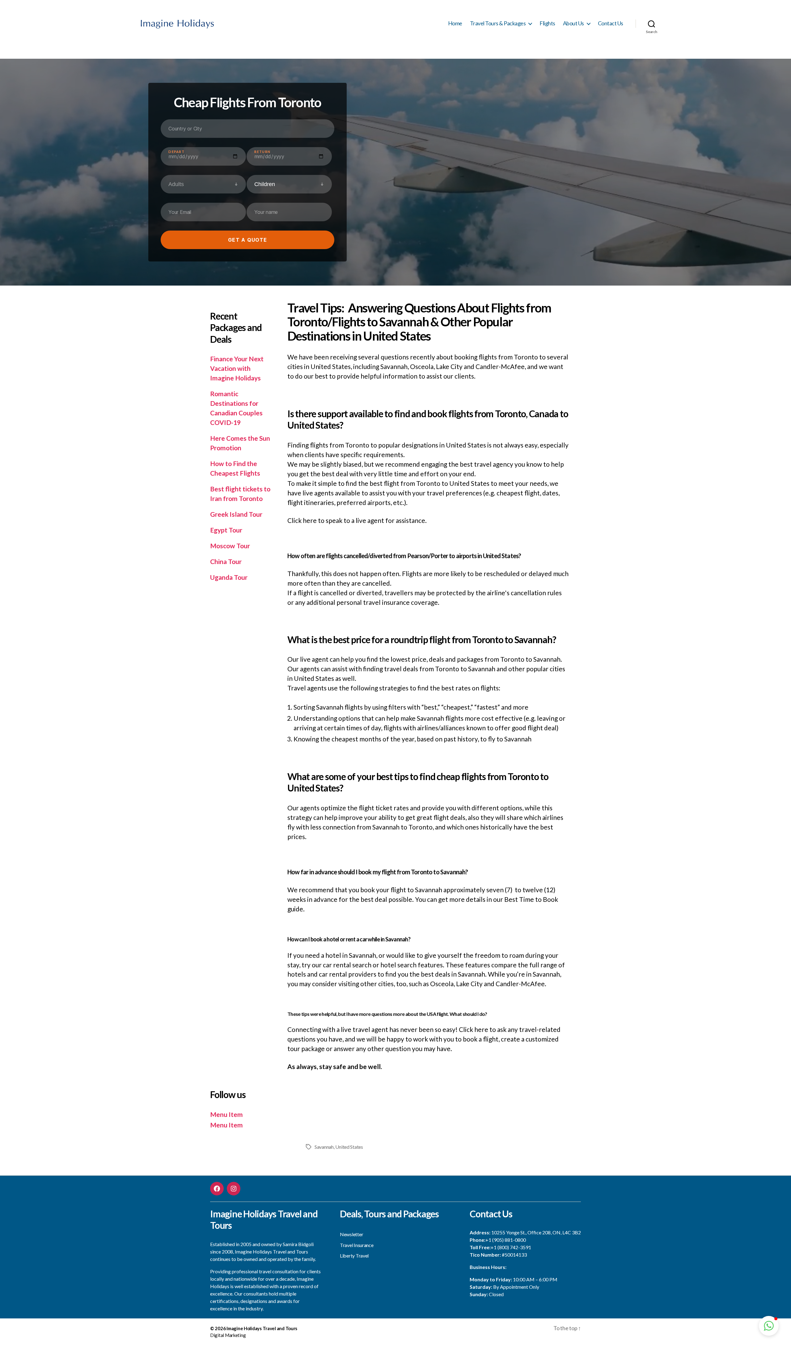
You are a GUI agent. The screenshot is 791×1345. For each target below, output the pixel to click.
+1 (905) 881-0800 (505, 1240)
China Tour (226, 561)
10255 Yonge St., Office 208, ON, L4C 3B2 (536, 1232)
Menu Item (226, 1114)
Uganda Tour (228, 577)
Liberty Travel (354, 1255)
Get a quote (247, 240)
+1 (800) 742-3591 (511, 1247)
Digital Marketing (228, 1335)
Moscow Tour (230, 545)
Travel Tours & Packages (498, 23)
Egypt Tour (226, 530)
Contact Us (610, 23)
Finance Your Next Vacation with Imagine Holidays (237, 368)
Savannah (324, 1147)
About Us (573, 23)
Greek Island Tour (236, 514)
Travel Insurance (357, 1245)
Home (455, 23)
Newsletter (351, 1234)
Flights (547, 23)
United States (349, 1147)
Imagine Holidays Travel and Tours (261, 1328)
